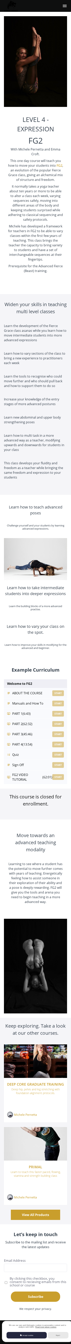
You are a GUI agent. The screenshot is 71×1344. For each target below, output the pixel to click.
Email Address (15, 1260)
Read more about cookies (45, 1327)
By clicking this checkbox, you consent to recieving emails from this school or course (38, 1282)
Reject (58, 1335)
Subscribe (35, 1296)
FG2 (59, 165)
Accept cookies (27, 1335)
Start (58, 693)
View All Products (35, 1215)
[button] (64, 5)
